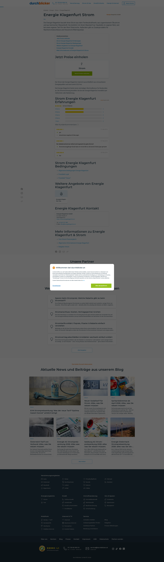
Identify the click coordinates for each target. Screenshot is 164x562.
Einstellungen (57, 285)
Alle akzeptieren (101, 285)
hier (84, 280)
